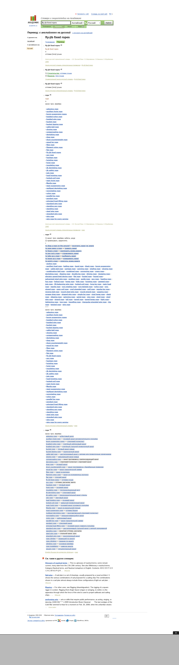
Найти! (108, 23)
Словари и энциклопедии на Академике (61, 18)
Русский (30, 48)
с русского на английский (82, 33)
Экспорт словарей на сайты (36, 620)
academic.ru (33, 26)
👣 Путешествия (34, 617)
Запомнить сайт (83, 14)
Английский (30, 41)
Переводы (58, 26)
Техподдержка (59, 615)
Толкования (47, 26)
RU (110, 14)
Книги (70, 26)
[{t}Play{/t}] (61, 45)
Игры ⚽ (81, 26)
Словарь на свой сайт (99, 14)
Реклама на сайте (69, 615)
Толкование (50, 42)
